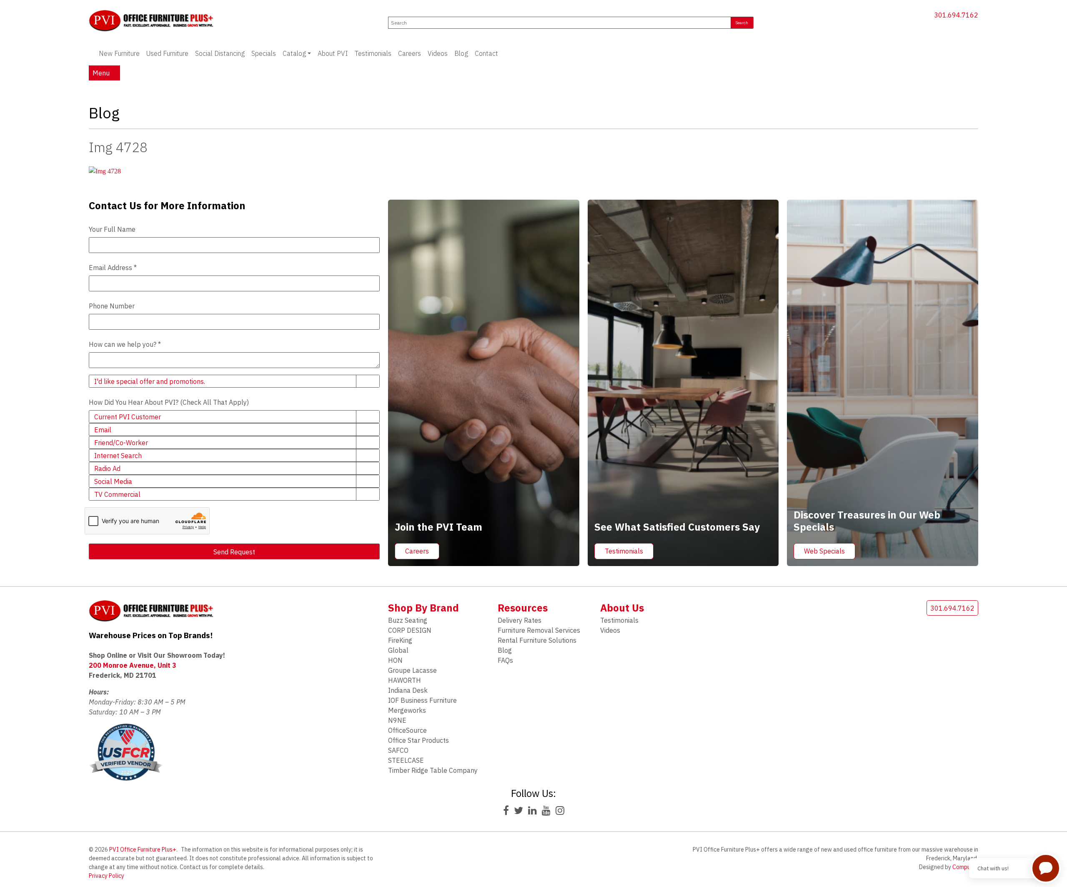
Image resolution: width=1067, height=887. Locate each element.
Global (398, 650)
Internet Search (118, 455)
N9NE (397, 720)
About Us (622, 607)
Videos (438, 53)
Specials (263, 53)
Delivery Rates (519, 620)
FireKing (400, 640)
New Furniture (119, 53)
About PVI (333, 53)
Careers (409, 53)
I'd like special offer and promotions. (149, 381)
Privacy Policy (106, 875)
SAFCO (398, 750)
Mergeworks (407, 710)
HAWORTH (404, 680)
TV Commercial (117, 494)
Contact (486, 53)
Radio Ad (107, 468)
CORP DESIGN (409, 630)
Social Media (113, 481)
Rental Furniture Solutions (537, 640)
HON (395, 660)
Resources (523, 607)
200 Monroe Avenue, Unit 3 (132, 665)
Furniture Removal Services (539, 630)
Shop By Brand (423, 607)
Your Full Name (112, 229)
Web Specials (824, 551)
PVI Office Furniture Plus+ (142, 849)
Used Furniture (167, 53)
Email (102, 430)
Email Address (113, 267)
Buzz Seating (407, 620)
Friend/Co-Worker (121, 442)
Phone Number (112, 306)
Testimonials (373, 53)
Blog (461, 53)
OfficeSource (407, 730)
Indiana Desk (408, 690)
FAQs (505, 660)
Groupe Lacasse (412, 670)
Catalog (294, 53)
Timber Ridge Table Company (433, 770)
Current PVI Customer (127, 417)
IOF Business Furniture (422, 700)
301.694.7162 (956, 15)
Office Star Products (418, 740)
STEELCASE (406, 760)
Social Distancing (220, 53)
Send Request (234, 552)
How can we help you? (125, 344)
